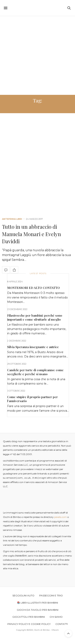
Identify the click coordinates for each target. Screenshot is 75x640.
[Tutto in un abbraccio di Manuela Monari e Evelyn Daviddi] (37, 167)
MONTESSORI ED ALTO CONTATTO (33, 288)
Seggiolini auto (23, 595)
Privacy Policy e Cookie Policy (29, 623)
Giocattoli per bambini (28, 616)
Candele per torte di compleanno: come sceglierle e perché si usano (35, 372)
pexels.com (60, 516)
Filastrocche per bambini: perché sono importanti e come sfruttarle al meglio (34, 317)
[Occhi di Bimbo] (37, 8)
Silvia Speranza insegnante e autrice (33, 347)
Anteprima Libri (12, 219)
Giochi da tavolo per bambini (37, 609)
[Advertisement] (37, 55)
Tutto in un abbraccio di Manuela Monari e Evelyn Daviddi (31, 234)
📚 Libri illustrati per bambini (37, 602)
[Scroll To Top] (68, 633)
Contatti (61, 623)
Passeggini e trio (51, 595)
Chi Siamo (56, 616)
